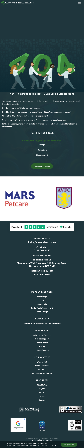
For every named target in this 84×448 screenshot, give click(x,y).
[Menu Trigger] (79, 3)
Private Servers (42, 350)
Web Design (42, 296)
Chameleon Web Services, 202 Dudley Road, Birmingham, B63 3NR (42, 264)
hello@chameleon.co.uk (42, 242)
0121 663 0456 (42, 250)
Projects (42, 389)
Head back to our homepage (14, 112)
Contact (42, 400)
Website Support (42, 339)
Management (42, 155)
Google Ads (42, 304)
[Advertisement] (42, 22)
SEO (42, 300)
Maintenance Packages (42, 335)
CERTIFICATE (42, 430)
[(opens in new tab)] (42, 227)
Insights (42, 392)
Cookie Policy (54, 438)
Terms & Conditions (32, 438)
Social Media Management (42, 308)
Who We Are (42, 385)
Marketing (42, 150)
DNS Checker (42, 369)
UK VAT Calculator (42, 366)
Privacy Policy (44, 438)
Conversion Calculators (42, 373)
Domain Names (42, 342)
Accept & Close (69, 445)
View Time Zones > (42, 274)
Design (42, 144)
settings (55, 445)
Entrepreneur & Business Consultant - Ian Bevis (42, 323)
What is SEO (42, 362)
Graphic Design (42, 311)
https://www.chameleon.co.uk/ (57, 112)
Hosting (42, 346)
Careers (42, 396)
